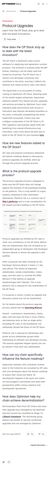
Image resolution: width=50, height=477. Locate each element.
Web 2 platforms (10, 201)
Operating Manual (33, 307)
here (42, 135)
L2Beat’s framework (11, 416)
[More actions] (47, 4)
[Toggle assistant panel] (43, 4)
